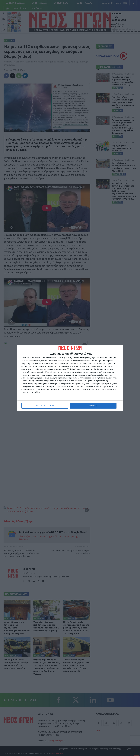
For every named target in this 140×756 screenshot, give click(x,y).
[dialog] (70, 378)
